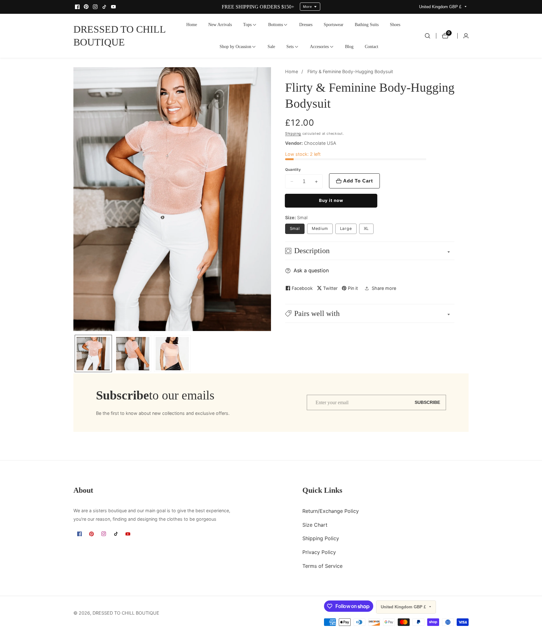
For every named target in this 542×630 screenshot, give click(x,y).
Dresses (305, 24)
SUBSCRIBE (427, 402)
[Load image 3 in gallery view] (172, 353)
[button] (247, 25)
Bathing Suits (367, 24)
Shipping (293, 134)
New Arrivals (220, 24)
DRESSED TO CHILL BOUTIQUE (126, 613)
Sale (271, 46)
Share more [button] (384, 288)
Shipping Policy (320, 538)
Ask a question (311, 270)
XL (366, 228)
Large (346, 228)
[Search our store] (427, 36)
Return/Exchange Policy (330, 511)
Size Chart (314, 525)
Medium (320, 228)
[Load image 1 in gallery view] (93, 353)
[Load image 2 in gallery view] (132, 353)
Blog (349, 46)
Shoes (395, 24)
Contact (371, 46)
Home (191, 24)
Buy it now (331, 200)
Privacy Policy (319, 552)
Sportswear (333, 24)
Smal (295, 228)
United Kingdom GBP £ (441, 6)
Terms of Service (322, 566)
